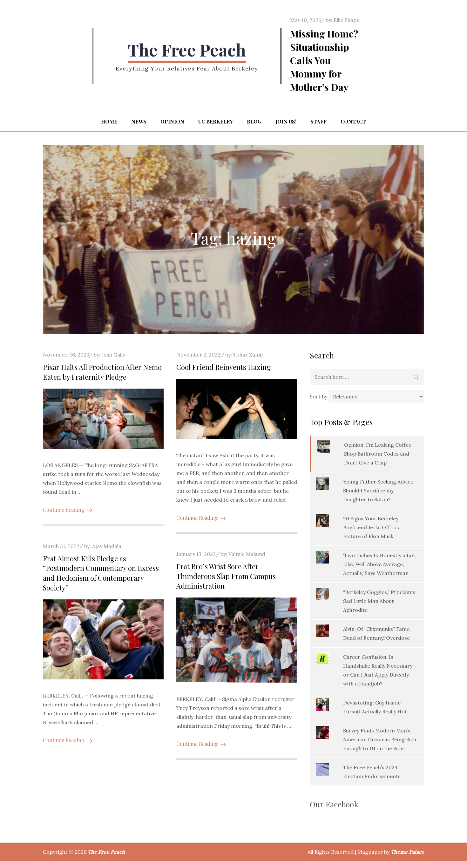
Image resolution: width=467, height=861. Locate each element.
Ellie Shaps (346, 20)
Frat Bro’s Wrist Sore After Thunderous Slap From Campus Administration (226, 576)
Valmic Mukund (246, 554)
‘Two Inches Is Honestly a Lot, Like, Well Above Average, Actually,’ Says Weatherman (379, 564)
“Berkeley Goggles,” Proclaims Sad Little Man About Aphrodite (379, 601)
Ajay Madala (106, 546)
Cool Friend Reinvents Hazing (223, 367)
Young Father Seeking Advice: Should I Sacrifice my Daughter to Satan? (379, 490)
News (138, 121)
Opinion (172, 121)
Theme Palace (407, 852)
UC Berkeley (215, 121)
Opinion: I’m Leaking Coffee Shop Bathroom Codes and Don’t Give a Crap (377, 454)
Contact (353, 121)
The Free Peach (187, 50)
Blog (254, 121)
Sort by (319, 396)
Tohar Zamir (248, 354)
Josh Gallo (114, 354)
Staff (318, 121)
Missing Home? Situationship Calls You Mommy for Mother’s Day (324, 60)
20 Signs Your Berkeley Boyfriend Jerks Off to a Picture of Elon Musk (372, 527)
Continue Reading (64, 509)
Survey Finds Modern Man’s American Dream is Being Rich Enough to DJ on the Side (379, 739)
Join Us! (285, 121)
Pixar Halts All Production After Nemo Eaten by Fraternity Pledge (102, 372)
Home (109, 121)
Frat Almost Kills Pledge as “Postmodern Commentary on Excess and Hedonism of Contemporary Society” (101, 573)
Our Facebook (334, 804)
